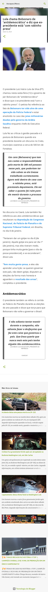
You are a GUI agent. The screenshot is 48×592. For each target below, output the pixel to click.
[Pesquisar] (44, 4)
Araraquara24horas (13, 4)
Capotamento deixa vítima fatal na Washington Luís (21, 495)
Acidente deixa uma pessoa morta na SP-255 (19, 412)
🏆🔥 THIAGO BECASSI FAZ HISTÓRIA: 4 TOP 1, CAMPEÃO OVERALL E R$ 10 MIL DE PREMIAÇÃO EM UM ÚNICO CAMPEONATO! (23, 560)
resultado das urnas (25, 279)
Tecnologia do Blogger (25, 589)
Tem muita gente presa (16, 264)
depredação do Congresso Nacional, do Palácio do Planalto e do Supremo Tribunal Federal (23, 223)
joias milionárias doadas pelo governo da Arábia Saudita (23, 120)
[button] (4, 36)
